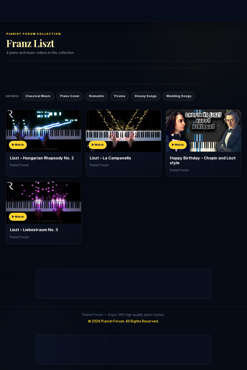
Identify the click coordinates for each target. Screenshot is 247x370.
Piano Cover (70, 96)
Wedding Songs (179, 96)
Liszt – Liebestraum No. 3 (34, 229)
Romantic (96, 96)
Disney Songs (146, 96)
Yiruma (119, 96)
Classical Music (38, 96)
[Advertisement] (123, 11)
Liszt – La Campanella (110, 158)
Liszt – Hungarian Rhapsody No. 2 (42, 158)
